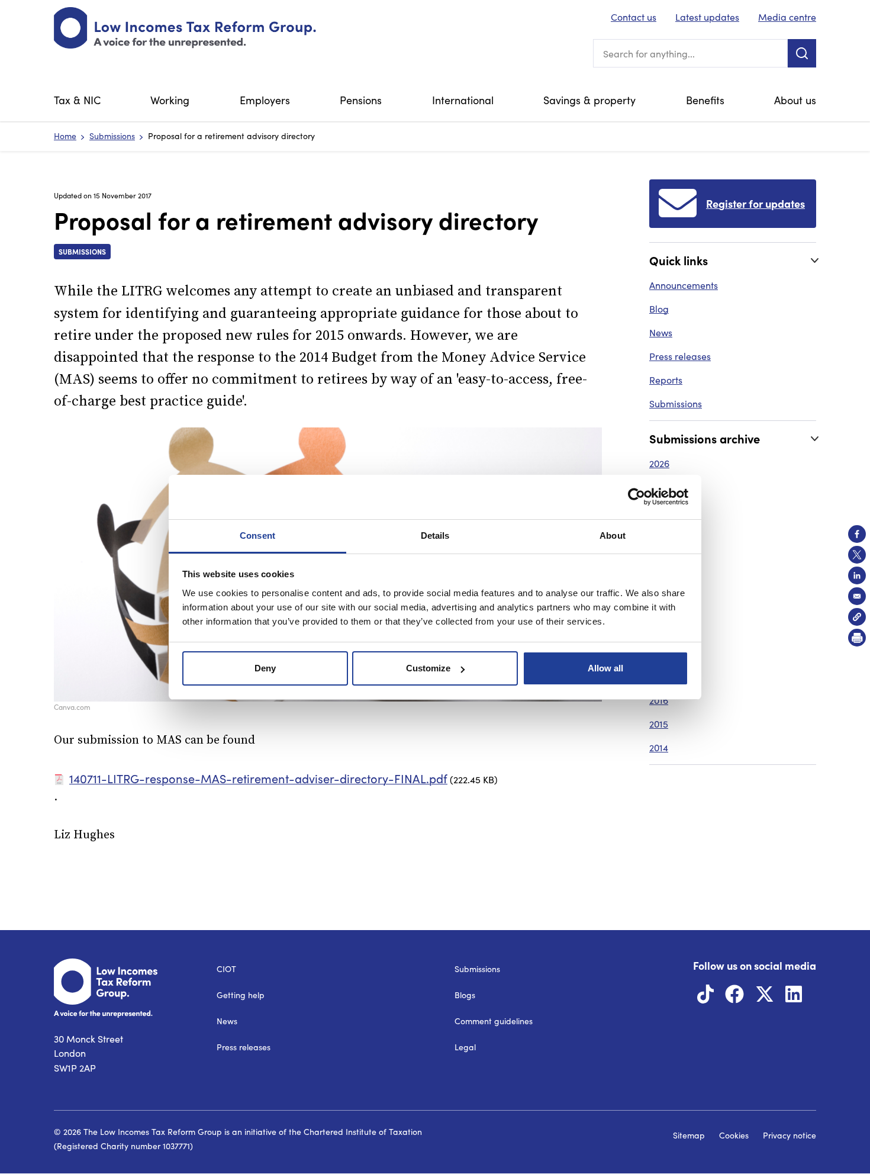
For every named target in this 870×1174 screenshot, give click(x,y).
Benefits (705, 100)
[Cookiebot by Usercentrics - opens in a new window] (636, 497)
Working (169, 100)
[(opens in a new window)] (705, 997)
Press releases (680, 356)
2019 (658, 629)
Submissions (112, 135)
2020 (659, 605)
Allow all (605, 668)
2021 (658, 581)
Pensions (361, 100)
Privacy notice (789, 1135)
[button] (857, 617)
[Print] (857, 637)
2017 (658, 676)
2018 (658, 652)
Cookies (734, 1135)
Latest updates (707, 17)
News (660, 332)
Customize (428, 668)
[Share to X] (857, 555)
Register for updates (755, 203)
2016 (658, 700)
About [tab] (613, 535)
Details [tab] (435, 535)
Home (65, 135)
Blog (659, 309)
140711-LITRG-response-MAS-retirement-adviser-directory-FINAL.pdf (258, 778)
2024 (659, 510)
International (463, 100)
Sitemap (689, 1135)
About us (795, 100)
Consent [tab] (257, 535)
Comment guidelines (494, 1021)
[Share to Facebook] (857, 534)
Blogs (465, 995)
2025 (659, 487)
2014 (658, 747)
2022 (659, 558)
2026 (659, 463)
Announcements (683, 285)
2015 (658, 724)
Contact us (633, 17)
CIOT (226, 968)
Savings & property (589, 100)
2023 (659, 534)
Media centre (787, 17)
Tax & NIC (77, 100)
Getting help (241, 995)
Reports (665, 380)
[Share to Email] (857, 596)
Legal (465, 1047)
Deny (265, 668)
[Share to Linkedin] (857, 575)
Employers (265, 100)
